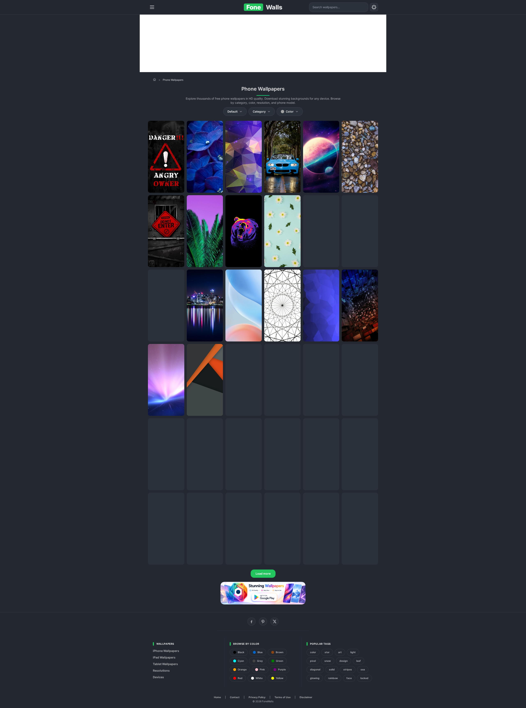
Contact (235, 697)
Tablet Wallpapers (165, 664)
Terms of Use (283, 697)
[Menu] (152, 7)
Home (217, 697)
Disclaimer (306, 697)
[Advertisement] (263, 43)
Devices (158, 677)
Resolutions (161, 670)
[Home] (154, 79)
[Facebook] (251, 621)
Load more (263, 573)
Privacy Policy (257, 697)
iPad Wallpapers (164, 657)
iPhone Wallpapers (166, 651)
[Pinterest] (263, 621)
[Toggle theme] (374, 7)
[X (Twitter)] (274, 621)
